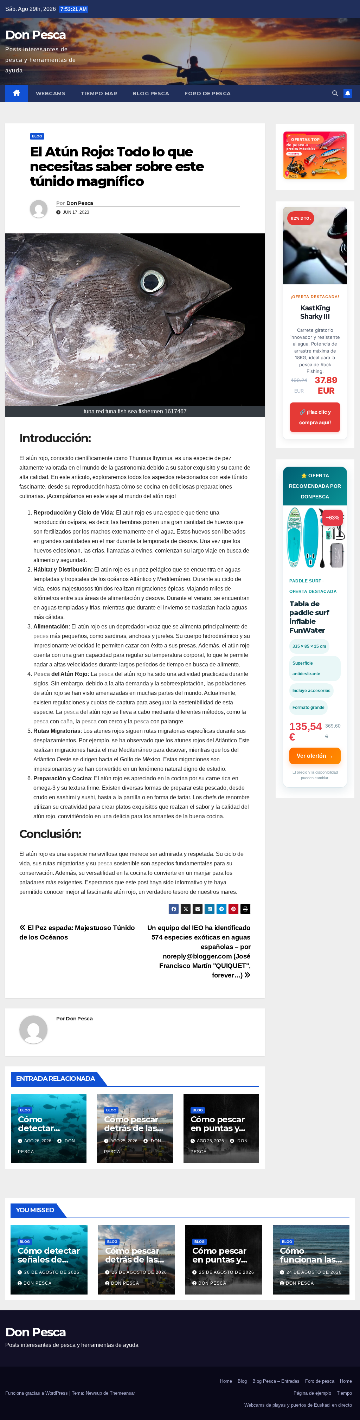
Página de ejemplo (312, 1393)
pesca (106, 674)
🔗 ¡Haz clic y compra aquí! (315, 417)
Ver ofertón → (315, 756)
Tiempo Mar (99, 93)
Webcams (51, 93)
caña (66, 721)
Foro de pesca (208, 93)
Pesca (41, 674)
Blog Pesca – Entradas (276, 1381)
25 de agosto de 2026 (139, 1272)
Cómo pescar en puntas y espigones (218, 1128)
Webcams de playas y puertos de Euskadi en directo (298, 1405)
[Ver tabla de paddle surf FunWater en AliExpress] (315, 537)
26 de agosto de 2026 (51, 1272)
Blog (37, 136)
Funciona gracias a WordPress (37, 1393)
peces (41, 636)
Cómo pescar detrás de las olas (131, 1128)
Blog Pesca (151, 93)
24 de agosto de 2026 (314, 1272)
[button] (335, 93)
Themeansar (122, 1393)
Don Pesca (35, 34)
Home (226, 1381)
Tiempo (344, 1393)
